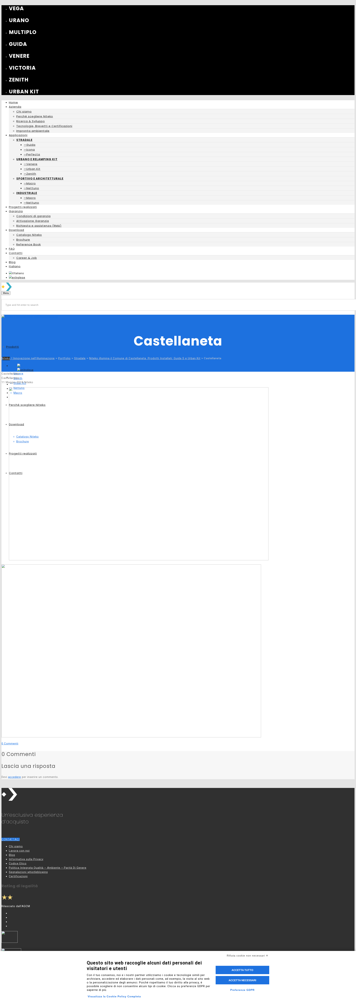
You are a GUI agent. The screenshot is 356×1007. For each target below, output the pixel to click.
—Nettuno (31, 188)
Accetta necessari (242, 980)
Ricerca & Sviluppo (30, 121)
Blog (12, 855)
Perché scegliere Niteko (34, 116)
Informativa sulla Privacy (26, 859)
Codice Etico (18, 863)
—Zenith (30, 174)
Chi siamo (24, 111)
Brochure (23, 240)
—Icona (29, 149)
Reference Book (28, 244)
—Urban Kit (32, 169)
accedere (14, 777)
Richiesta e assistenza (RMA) (39, 226)
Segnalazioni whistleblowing (28, 872)
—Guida (29, 145)
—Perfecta (32, 154)
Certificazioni (18, 876)
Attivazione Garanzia (32, 221)
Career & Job (26, 258)
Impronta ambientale (33, 131)
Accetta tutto (242, 970)
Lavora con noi (19, 850)
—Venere (30, 164)
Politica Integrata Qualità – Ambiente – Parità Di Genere (47, 867)
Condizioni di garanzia (33, 216)
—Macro (30, 183)
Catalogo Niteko (29, 235)
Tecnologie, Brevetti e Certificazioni (44, 126)
